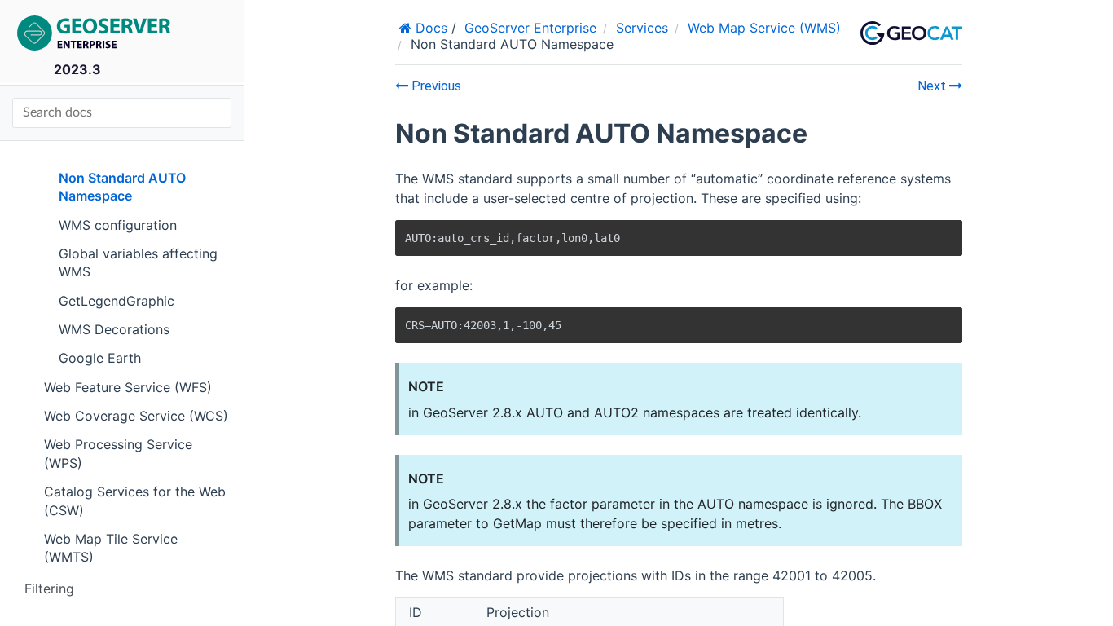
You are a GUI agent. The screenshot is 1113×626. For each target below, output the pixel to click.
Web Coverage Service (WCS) (136, 416)
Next (933, 86)
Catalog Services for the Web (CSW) (135, 500)
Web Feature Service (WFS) (128, 387)
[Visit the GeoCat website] (911, 33)
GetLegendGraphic (116, 301)
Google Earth (100, 358)
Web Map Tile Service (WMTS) (111, 548)
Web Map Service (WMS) (764, 28)
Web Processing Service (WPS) (118, 453)
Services (642, 28)
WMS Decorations (114, 329)
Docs (429, 27)
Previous (434, 86)
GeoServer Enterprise (530, 28)
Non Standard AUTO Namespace (122, 187)
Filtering (49, 588)
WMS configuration (118, 225)
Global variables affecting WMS (138, 262)
